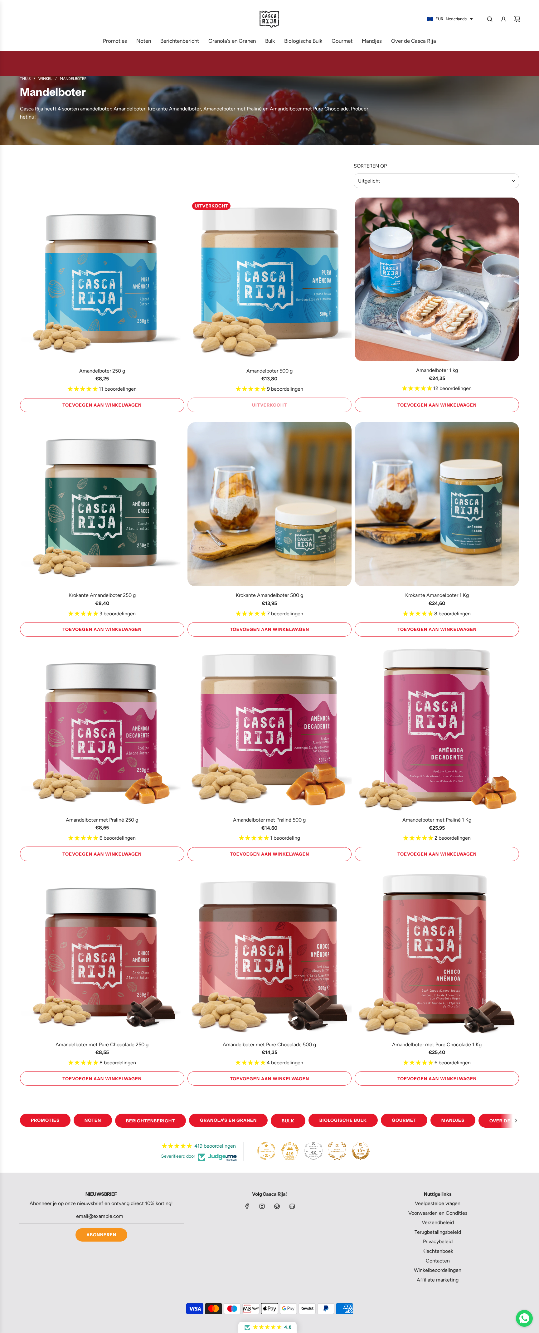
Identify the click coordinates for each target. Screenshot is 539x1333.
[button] (516, 1120)
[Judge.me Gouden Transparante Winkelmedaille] (266, 1151)
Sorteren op (370, 166)
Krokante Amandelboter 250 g (102, 595)
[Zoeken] (490, 19)
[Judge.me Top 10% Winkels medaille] (361, 1151)
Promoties (45, 1120)
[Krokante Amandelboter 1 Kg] (437, 504)
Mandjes (452, 1120)
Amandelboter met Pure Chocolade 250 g (102, 1044)
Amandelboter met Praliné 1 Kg (436, 820)
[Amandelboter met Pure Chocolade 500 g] (269, 953)
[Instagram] (262, 1206)
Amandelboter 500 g (269, 371)
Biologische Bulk (343, 1120)
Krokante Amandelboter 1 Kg (437, 595)
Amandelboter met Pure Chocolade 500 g (269, 1044)
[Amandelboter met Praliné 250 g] (102, 729)
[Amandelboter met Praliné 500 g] (269, 729)
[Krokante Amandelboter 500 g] (269, 504)
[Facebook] (247, 1206)
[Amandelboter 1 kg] (437, 279)
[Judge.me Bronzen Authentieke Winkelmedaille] (337, 1151)
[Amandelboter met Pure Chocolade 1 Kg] (437, 953)
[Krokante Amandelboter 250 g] (102, 504)
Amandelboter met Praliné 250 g (102, 820)
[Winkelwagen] (517, 19)
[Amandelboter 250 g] (102, 280)
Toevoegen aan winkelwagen (102, 405)
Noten (93, 1120)
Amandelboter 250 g (102, 371)
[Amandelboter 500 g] (269, 280)
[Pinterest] (277, 1206)
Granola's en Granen (228, 1120)
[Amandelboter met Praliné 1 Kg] (437, 729)
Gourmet (404, 1120)
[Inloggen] (503, 19)
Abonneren (101, 1235)
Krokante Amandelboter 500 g (269, 595)
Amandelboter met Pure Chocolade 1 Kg (437, 1044)
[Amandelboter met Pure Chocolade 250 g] (102, 953)
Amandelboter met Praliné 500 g (269, 820)
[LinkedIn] (292, 1206)
